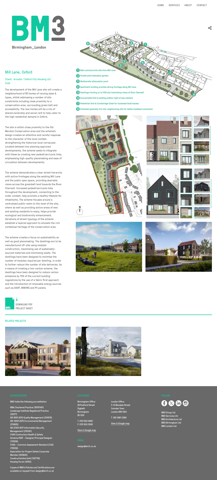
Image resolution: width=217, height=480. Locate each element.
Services (174, 5)
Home (160, 5)
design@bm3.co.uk (86, 446)
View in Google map (86, 430)
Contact (202, 5)
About (188, 5)
